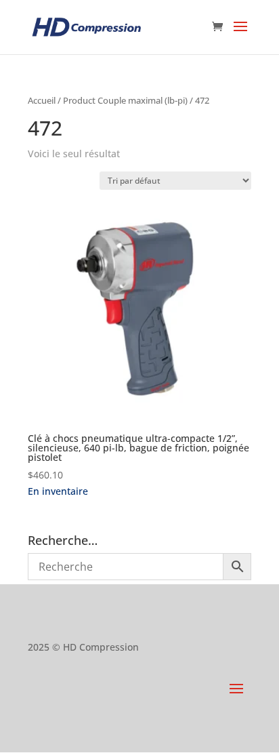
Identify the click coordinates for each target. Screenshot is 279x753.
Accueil (42, 100)
